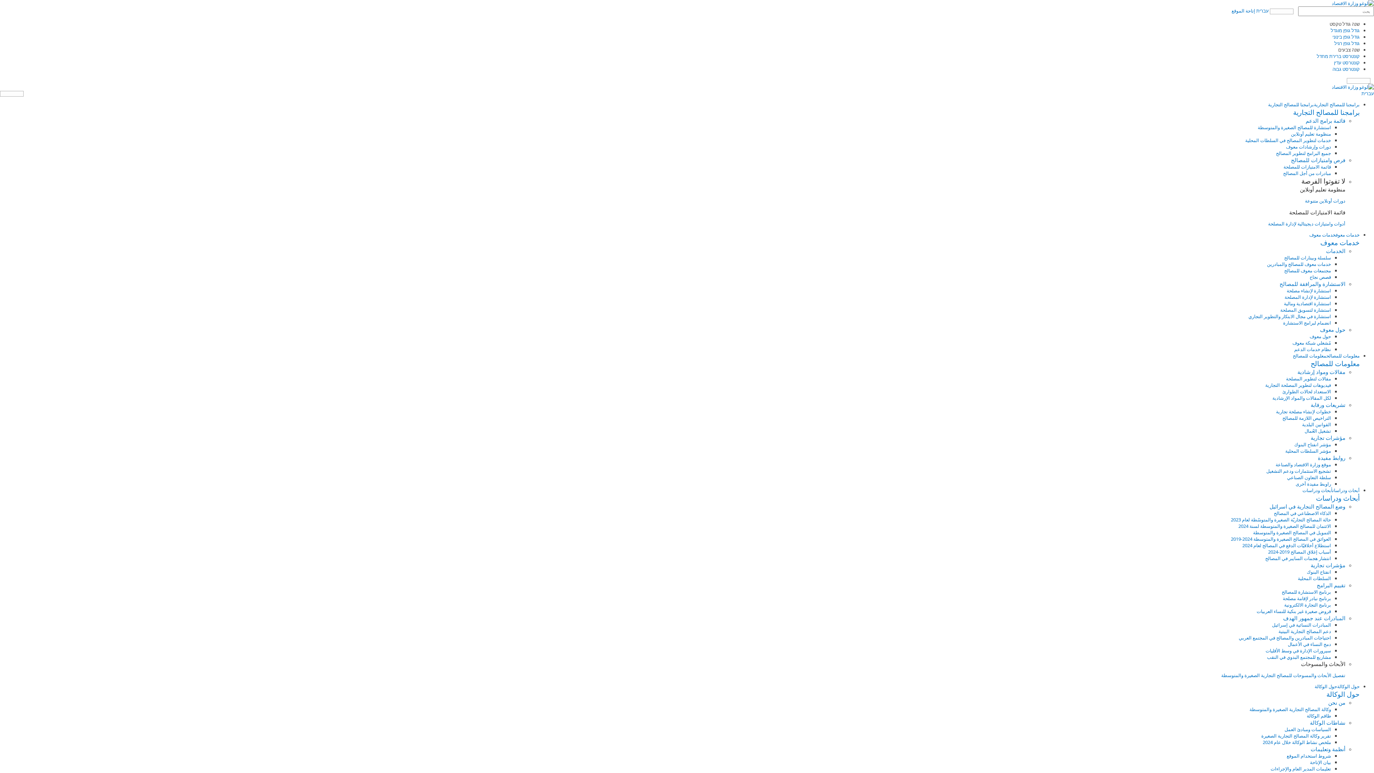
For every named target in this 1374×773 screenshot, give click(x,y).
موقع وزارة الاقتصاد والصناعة (1303, 464)
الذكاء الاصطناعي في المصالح (1302, 513)
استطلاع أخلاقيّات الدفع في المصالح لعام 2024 (1286, 545)
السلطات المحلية (1314, 578)
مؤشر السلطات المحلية (1308, 451)
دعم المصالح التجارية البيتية (1304, 631)
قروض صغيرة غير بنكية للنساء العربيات (1294, 611)
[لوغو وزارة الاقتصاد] (1353, 3)
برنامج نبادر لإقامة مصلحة (1307, 598)
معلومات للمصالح (1343, 356)
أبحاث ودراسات (1346, 490)
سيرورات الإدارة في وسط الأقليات (1298, 650)
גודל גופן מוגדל (1345, 30)
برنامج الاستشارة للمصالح (1306, 592)
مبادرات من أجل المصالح (1307, 173)
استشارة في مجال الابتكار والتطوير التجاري (1289, 316)
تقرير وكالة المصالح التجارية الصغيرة (1296, 736)
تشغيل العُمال (1318, 431)
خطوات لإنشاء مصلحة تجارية (1303, 411)
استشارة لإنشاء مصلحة (1309, 290)
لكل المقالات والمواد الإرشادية (1301, 398)
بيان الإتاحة (1320, 762)
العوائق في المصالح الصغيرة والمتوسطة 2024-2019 (1281, 539)
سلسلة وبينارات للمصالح (1307, 257)
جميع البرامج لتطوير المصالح (1303, 153)
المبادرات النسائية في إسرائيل (1301, 625)
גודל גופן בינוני (1346, 37)
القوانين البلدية (1316, 424)
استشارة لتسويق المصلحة (1305, 310)
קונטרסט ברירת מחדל (1338, 56)
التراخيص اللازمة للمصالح (1306, 418)
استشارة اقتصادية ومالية (1307, 303)
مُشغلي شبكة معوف (1311, 343)
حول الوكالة (1348, 686)
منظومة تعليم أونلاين (1311, 134)
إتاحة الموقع (1243, 11)
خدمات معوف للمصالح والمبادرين (1299, 264)
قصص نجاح (1320, 277)
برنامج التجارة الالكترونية (1307, 605)
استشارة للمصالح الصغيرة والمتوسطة (1294, 127)
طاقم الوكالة (1319, 716)
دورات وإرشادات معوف (1308, 147)
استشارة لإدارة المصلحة (1308, 297)
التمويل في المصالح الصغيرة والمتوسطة (1292, 532)
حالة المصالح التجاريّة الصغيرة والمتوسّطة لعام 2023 (1281, 519)
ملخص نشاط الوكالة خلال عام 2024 (1297, 742)
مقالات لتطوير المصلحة (1308, 378)
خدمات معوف (1348, 235)
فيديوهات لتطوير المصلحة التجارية (1298, 385)
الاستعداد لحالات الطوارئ (1306, 391)
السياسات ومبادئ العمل (1308, 729)
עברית (1262, 11)
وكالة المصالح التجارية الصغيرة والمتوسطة (1290, 709)
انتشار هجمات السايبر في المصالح (1298, 558)
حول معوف (1320, 336)
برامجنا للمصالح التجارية (1337, 104)
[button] (680, 112)
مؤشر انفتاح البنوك (1312, 444)
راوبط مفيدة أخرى (1313, 484)
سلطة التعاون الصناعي (1309, 477)
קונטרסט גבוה (1346, 69)
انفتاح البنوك (1319, 572)
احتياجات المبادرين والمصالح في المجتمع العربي (1285, 638)
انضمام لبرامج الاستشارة (1307, 323)
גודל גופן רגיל (1347, 43)
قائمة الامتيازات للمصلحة (1307, 167)
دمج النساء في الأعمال (1309, 644)
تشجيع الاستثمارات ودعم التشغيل (1298, 471)
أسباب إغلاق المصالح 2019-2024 (1299, 552)
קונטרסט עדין (1347, 62)
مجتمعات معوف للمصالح (1307, 270)
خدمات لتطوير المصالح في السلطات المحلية (1288, 140)
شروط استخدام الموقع (1309, 756)
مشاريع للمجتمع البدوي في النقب (1299, 657)
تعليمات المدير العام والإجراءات (1301, 768)
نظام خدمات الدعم (1312, 349)
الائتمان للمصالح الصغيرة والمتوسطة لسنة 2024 (1284, 526)
